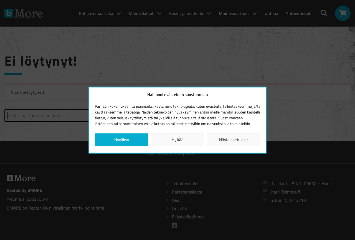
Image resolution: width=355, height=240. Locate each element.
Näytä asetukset (233, 139)
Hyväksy (121, 139)
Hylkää (178, 139)
